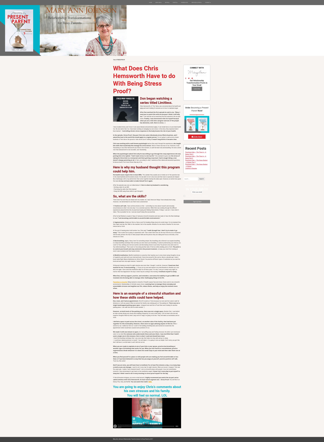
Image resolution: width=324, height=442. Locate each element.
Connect (207, 2)
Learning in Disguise (191, 168)
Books (166, 2)
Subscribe (197, 89)
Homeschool (184, 2)
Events (175, 2)
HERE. (150, 382)
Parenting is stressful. (120, 282)
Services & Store (196, 2)
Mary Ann (158, 2)
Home (150, 2)
